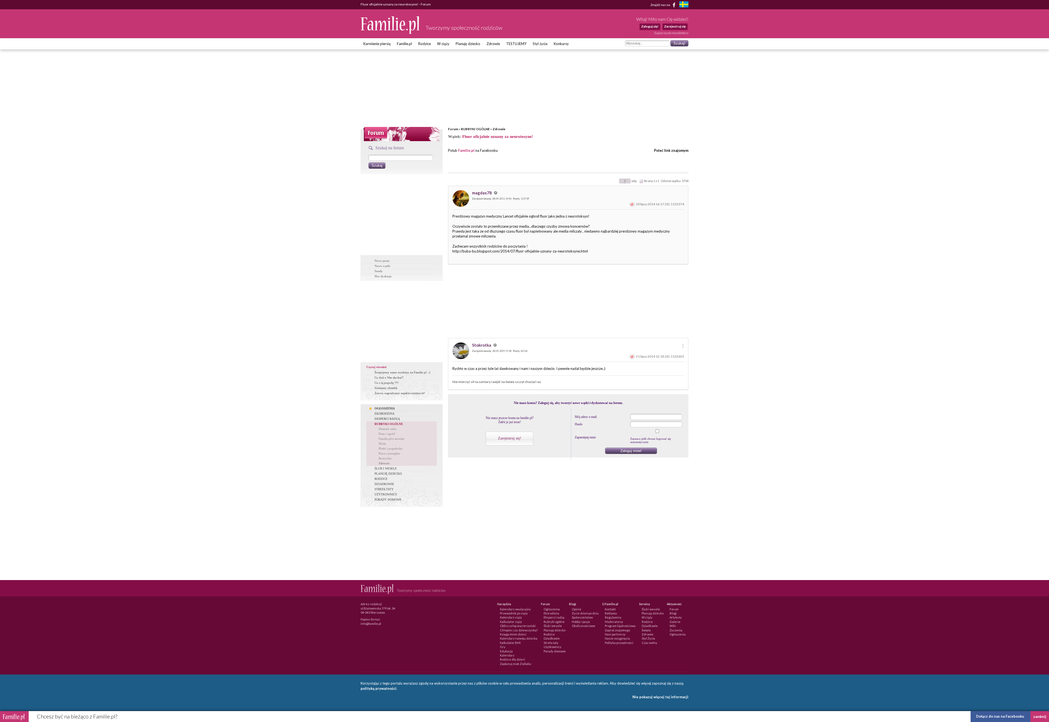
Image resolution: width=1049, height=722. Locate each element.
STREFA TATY (384, 489)
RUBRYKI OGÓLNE (475, 129)
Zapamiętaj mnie (585, 437)
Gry (502, 647)
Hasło (578, 424)
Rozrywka (385, 458)
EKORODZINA (384, 413)
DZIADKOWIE (384, 484)
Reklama (611, 613)
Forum (453, 129)
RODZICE (381, 478)
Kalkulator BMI (510, 642)
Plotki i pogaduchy (391, 448)
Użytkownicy (552, 647)
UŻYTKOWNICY (386, 494)
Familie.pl (404, 43)
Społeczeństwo (582, 617)
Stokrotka (482, 345)
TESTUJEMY (516, 43)
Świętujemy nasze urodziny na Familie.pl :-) (402, 372)
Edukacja (506, 651)
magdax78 (482, 192)
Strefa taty (551, 642)
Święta (646, 630)
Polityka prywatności (619, 642)
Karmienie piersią (377, 43)
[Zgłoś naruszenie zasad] (632, 204)
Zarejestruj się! (509, 438)
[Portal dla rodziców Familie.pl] (390, 32)
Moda (382, 443)
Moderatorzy (614, 621)
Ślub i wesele (553, 626)
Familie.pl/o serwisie (391, 438)
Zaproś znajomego (617, 630)
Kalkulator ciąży (511, 621)
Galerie (675, 621)
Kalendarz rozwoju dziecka (518, 638)
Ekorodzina (551, 613)
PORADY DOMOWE (388, 499)
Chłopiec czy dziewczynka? (519, 630)
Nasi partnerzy (615, 634)
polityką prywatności (378, 688)
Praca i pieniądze (389, 453)
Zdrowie (493, 43)
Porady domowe (555, 651)
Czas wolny (649, 642)
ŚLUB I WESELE (386, 468)
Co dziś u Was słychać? (389, 377)
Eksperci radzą (554, 617)
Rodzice (424, 43)
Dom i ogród (387, 433)
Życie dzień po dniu (585, 613)
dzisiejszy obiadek (386, 388)
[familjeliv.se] (683, 5)
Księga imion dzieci (513, 634)
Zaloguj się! (649, 26)
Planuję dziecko (468, 43)
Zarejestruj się (675, 26)
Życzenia (676, 630)
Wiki (673, 626)
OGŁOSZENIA (385, 408)
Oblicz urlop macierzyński (518, 626)
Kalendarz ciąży (511, 617)
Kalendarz (507, 655)
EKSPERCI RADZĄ (387, 418)
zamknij (1039, 716)
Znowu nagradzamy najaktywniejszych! (400, 393)
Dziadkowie (552, 638)
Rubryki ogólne (554, 621)
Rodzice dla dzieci (512, 659)
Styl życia (540, 43)
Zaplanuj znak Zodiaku (515, 663)
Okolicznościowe (583, 626)
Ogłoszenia (552, 609)
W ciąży (443, 43)
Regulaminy (613, 617)
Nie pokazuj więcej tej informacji (660, 697)
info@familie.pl (371, 623)
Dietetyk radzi (387, 428)
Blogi (673, 613)
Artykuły (676, 617)
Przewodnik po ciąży (514, 613)
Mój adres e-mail (586, 417)
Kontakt (610, 609)
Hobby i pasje (581, 621)
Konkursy (561, 43)
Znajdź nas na (660, 4)
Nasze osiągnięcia (617, 638)
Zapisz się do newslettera (671, 33)
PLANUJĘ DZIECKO (388, 473)
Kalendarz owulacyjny (515, 609)
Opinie (576, 609)
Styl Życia (648, 638)
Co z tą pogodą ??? (387, 382)
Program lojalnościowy (620, 626)
